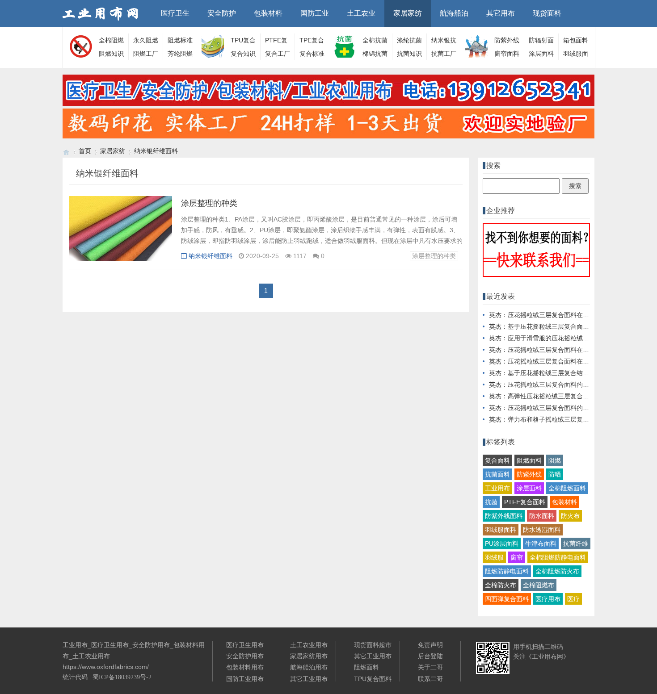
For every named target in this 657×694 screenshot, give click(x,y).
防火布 (570, 515)
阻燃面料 (529, 460)
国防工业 (314, 13)
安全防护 (221, 13)
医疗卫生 (175, 13)
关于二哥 (430, 667)
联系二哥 (430, 678)
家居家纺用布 (309, 656)
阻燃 (554, 460)
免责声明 (430, 644)
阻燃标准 (180, 40)
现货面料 (547, 13)
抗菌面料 (497, 474)
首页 (85, 151)
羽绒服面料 (500, 529)
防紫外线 (529, 474)
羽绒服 (494, 557)
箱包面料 (575, 40)
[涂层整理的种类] (120, 233)
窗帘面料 (506, 53)
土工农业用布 (309, 644)
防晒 (554, 474)
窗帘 (516, 557)
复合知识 (243, 53)
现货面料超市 (373, 644)
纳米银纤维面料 (156, 151)
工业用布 (497, 488)
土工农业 (361, 13)
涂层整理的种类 (209, 203)
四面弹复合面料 (507, 598)
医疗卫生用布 (245, 644)
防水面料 (541, 515)
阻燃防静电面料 (507, 571)
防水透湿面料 (541, 529)
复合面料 (497, 460)
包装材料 (268, 13)
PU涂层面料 (501, 543)
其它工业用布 (309, 678)
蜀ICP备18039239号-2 (122, 677)
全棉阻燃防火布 (557, 571)
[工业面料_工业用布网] (66, 151)
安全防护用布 (245, 656)
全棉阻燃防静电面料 (558, 557)
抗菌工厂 (443, 53)
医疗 (573, 598)
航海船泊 (454, 13)
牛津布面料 (540, 543)
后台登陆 (430, 656)
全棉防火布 (500, 585)
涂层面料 (541, 53)
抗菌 (491, 502)
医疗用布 (547, 598)
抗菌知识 (409, 53)
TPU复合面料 (373, 678)
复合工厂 (277, 53)
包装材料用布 (245, 667)
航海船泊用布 (309, 667)
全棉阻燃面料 (567, 488)
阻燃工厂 (145, 53)
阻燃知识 (111, 53)
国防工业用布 (245, 678)
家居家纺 (407, 13)
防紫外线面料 (503, 515)
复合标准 (311, 53)
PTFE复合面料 (524, 502)
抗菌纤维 (575, 543)
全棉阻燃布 (538, 585)
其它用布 (500, 13)
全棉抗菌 (374, 40)
